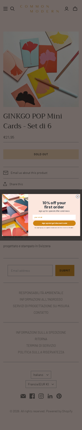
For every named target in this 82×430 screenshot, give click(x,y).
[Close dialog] (77, 196)
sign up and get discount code (54, 223)
